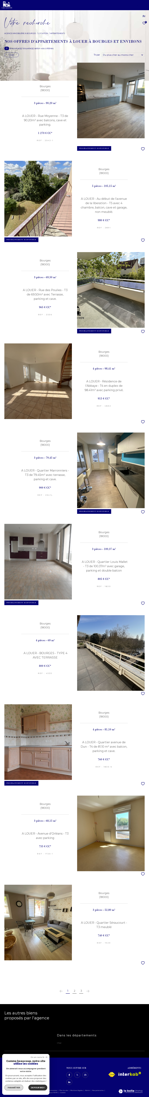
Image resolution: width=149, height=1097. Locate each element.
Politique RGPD (52, 1093)
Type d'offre (16, 39)
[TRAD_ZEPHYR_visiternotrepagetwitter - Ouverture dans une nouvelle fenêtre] (77, 1075)
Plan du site (63, 1090)
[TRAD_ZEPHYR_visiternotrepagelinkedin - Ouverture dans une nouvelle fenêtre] (69, 1082)
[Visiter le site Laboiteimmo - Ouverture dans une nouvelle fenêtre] (130, 1091)
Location (43, 33)
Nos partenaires (98, 1090)
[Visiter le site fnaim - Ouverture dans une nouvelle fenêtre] (111, 1074)
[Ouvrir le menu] (144, 5)
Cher (11, 55)
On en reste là (37, 1057)
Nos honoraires (51, 1090)
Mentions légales (76, 1090)
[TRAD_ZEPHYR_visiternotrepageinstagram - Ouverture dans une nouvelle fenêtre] (85, 1075)
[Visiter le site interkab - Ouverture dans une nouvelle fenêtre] (129, 1074)
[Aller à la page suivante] (88, 991)
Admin (87, 1090)
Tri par (97, 55)
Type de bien (17, 50)
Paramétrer (14, 1087)
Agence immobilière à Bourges (20, 33)
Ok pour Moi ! (38, 1087)
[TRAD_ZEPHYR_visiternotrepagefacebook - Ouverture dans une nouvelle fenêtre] (69, 1075)
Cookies (62, 1093)
